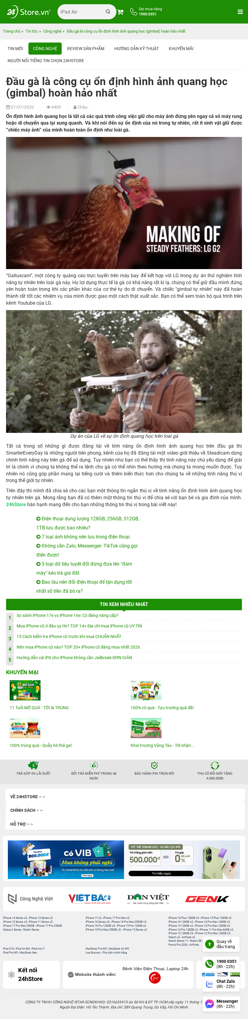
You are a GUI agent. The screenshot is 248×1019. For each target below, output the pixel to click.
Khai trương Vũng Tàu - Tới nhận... (162, 745)
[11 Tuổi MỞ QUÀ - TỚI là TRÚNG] (63, 690)
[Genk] (212, 899)
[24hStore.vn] (28, 12)
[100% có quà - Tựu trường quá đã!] (184, 690)
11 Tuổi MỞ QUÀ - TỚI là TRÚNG (39, 707)
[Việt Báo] (94, 899)
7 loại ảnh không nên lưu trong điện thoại (85, 537)
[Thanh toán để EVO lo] (115, 859)
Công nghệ (45, 48)
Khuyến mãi (181, 48)
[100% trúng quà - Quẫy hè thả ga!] (63, 728)
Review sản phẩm (85, 48)
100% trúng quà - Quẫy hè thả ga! (41, 745)
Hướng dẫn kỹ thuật (136, 48)
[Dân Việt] (153, 899)
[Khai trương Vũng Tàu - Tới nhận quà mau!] (184, 728)
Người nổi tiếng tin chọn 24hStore (46, 60)
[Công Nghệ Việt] (36, 899)
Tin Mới (15, 48)
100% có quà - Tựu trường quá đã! (162, 707)
